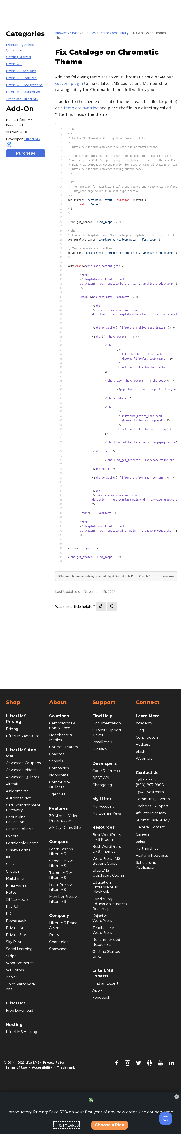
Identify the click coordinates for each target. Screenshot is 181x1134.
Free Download (19, 1010)
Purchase (26, 153)
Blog (140, 730)
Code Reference (106, 771)
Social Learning (19, 949)
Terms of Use (16, 1067)
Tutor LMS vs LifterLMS (60, 875)
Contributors (147, 737)
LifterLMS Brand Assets (63, 925)
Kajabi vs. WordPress (102, 918)
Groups (12, 871)
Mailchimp (15, 878)
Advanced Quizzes (22, 777)
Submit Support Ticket (106, 732)
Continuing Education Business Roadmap (109, 904)
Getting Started (18, 57)
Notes (11, 892)
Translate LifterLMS (22, 99)
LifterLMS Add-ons (21, 71)
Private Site (16, 935)
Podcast (143, 744)
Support (103, 702)
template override (81, 107)
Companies (59, 768)
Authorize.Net (18, 798)
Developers (104, 763)
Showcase (58, 949)
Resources (103, 827)
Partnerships (147, 848)
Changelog (59, 942)
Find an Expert (105, 983)
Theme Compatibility (113, 33)
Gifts (10, 864)
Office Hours (17, 899)
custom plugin (69, 83)
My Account (103, 806)
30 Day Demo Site (65, 828)
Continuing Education (16, 819)
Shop (13, 702)
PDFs (10, 914)
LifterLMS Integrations (24, 85)
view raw (168, 576)
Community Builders (59, 784)
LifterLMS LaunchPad (23, 92)
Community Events (153, 799)
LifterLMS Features (21, 78)
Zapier (11, 977)
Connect (148, 702)
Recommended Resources (106, 942)
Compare (58, 841)
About (58, 702)
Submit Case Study (153, 820)
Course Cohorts (19, 829)
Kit (8, 857)
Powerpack (16, 921)
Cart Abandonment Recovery (23, 807)
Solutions (59, 716)
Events (12, 836)
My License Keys (106, 813)
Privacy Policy (54, 1062)
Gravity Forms (18, 850)
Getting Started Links (106, 954)
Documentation (106, 723)
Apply (97, 990)
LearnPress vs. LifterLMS (61, 887)
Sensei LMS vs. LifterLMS (61, 863)
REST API (100, 778)
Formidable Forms (22, 843)
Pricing (12, 729)
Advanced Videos (21, 770)
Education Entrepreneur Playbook (105, 887)
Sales (140, 841)
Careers (142, 834)
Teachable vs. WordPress (104, 930)
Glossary (99, 749)
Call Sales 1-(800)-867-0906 (150, 782)
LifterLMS (89, 33)
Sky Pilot (13, 942)
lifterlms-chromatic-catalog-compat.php (85, 576)
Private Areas (17, 928)
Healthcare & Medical (60, 737)
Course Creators (63, 747)
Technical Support (152, 806)
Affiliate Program (151, 813)
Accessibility (42, 1067)
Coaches (56, 754)
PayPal (12, 907)
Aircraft (12, 784)
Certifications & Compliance (62, 725)
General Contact (150, 827)
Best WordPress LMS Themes (106, 849)
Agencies (57, 794)
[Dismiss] (176, 1096)
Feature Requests (152, 855)
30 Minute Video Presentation (63, 818)
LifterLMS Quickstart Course (108, 872)
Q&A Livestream (150, 792)
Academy (144, 723)
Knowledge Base (67, 33)
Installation (102, 742)
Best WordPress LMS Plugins (106, 837)
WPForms (15, 970)
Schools (56, 761)
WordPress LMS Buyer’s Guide (106, 860)
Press (54, 935)
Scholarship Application (146, 864)
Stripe (11, 956)
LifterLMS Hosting (21, 1032)
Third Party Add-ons (20, 986)
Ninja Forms (16, 885)
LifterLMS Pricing (16, 719)
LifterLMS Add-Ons (22, 736)
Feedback (101, 997)
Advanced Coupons (23, 763)
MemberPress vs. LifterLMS (64, 899)
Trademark (66, 1067)
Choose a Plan (109, 1125)
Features (58, 808)
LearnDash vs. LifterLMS (61, 851)
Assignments (17, 791)
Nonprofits (58, 775)
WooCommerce (20, 963)
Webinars (144, 758)
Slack (140, 751)
